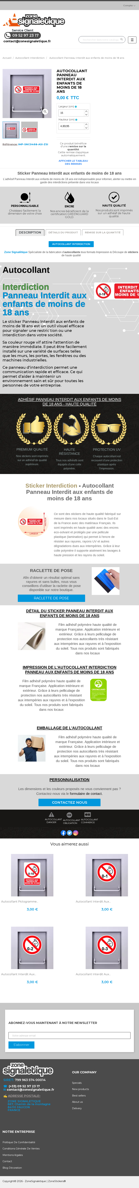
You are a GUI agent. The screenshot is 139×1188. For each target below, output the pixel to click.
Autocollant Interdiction (71, 244)
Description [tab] (30, 232)
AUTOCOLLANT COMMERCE (87, 821)
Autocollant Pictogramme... (19, 901)
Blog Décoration (12, 1167)
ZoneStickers (56, 1181)
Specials (77, 1082)
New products (80, 1089)
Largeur (66, 106)
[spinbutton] (73, 113)
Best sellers (79, 1095)
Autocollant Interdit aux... (93, 901)
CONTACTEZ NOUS (69, 802)
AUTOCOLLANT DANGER (51, 821)
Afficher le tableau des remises (73, 162)
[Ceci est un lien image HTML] (64, 832)
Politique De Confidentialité (19, 1142)
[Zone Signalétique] (34, 20)
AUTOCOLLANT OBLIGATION (69, 822)
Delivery (77, 1108)
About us (77, 1101)
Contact (7, 1161)
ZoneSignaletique (35, 1181)
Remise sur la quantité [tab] (103, 232)
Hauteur (66, 119)
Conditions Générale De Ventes (21, 1148)
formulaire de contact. (86, 794)
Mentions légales (13, 1155)
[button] (86, 111)
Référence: (10, 144)
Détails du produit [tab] (63, 232)
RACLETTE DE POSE (51, 598)
